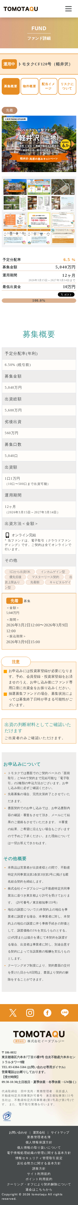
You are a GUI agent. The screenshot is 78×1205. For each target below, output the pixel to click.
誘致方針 (39, 1168)
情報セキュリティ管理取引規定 (39, 1158)
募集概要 (11, 86)
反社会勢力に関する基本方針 (39, 1163)
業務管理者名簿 (39, 1137)
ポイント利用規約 (39, 1179)
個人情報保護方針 (39, 1142)
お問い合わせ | (19, 1132)
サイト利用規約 (39, 1173)
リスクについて (67, 86)
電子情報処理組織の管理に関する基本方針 (39, 1153)
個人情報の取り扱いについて (39, 1147)
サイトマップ (60, 1132)
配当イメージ (48, 86)
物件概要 (29, 86)
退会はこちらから (39, 1189)
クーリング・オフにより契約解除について (39, 1184)
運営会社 (39, 1132)
